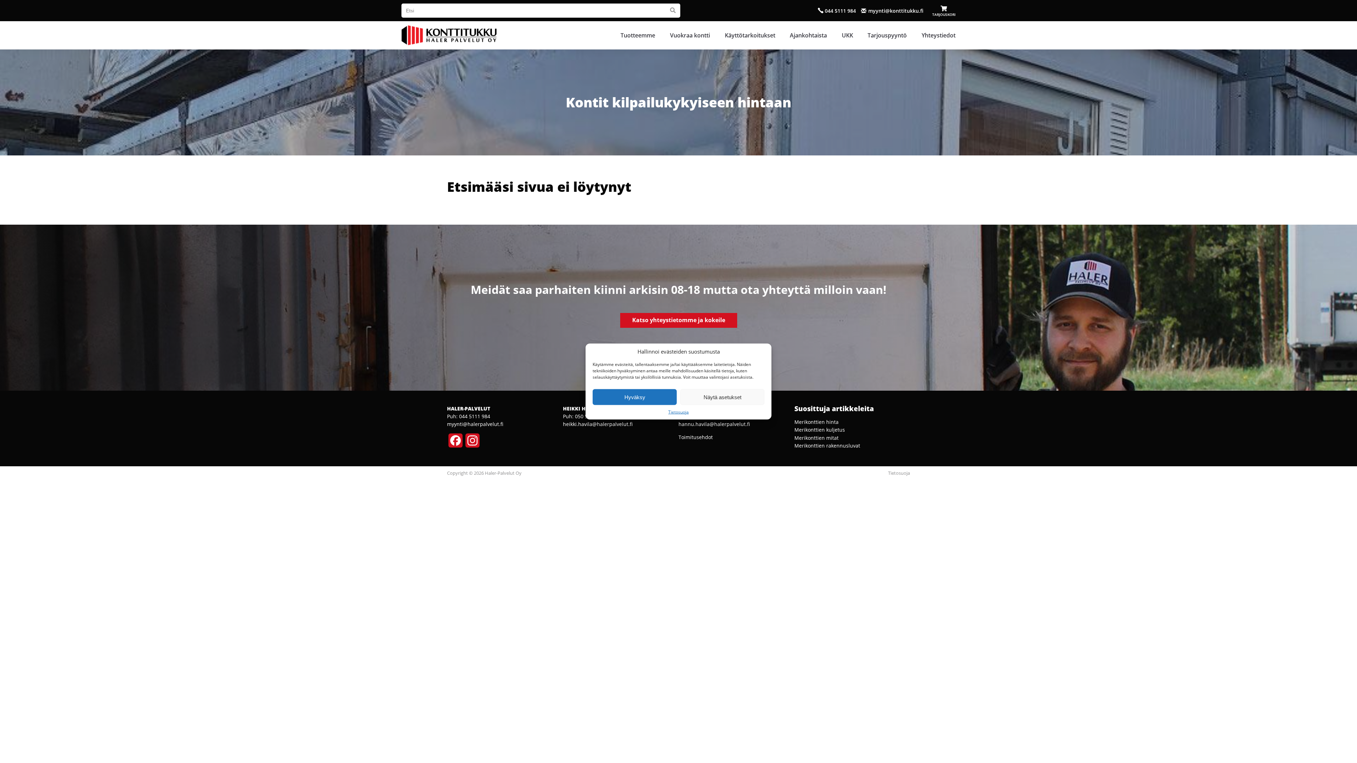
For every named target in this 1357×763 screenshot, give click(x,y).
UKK (847, 35)
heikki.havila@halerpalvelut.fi (598, 424)
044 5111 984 (840, 10)
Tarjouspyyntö (887, 35)
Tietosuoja (678, 412)
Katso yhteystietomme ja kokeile (678, 320)
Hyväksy (634, 397)
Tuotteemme (638, 35)
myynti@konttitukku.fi (895, 10)
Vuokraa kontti (690, 35)
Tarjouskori (944, 14)
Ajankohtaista (808, 35)
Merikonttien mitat (816, 437)
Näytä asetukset (722, 397)
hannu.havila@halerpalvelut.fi (714, 424)
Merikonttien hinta (816, 422)
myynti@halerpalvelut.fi (475, 424)
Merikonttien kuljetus (819, 429)
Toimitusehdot (695, 437)
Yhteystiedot (939, 35)
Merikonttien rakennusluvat (827, 445)
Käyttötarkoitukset (750, 35)
